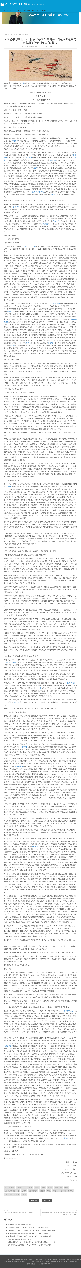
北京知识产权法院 (37, 192)
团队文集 (35, 10)
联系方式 (43, 10)
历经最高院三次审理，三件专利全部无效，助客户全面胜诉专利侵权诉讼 (31, 1230)
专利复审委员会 (54, 303)
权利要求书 (23, 747)
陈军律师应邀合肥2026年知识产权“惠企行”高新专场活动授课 (28, 1227)
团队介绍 (47, 1201)
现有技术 (56, 221)
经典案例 (25, 34)
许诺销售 (16, 207)
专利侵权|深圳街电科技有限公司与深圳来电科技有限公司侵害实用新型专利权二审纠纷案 (41, 40)
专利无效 (53, 160)
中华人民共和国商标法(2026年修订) (20, 1239)
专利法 (28, 343)
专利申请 (50, 1187)
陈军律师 (10, 10)
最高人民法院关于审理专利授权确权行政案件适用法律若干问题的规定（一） (59, 1213)
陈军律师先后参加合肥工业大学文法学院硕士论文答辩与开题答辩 (29, 1245)
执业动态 (18, 10)
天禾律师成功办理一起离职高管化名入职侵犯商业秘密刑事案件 (28, 1233)
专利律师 (29, 1187)
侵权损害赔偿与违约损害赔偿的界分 (20, 1224)
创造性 (53, 194)
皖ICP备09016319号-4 (47, 1264)
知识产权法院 (71, 683)
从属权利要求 (69, 1011)
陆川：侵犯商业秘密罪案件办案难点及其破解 (18, 1212)
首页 (3, 10)
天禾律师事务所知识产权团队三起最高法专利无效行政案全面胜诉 (29, 1236)
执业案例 (26, 10)
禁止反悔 (29, 157)
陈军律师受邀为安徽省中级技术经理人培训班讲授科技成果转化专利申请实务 (33, 1242)
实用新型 (15, 141)
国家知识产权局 (30, 246)
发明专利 (8, 486)
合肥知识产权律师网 (37, 4)
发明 (35, 168)
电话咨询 (34, 1201)
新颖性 (9, 311)
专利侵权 (65, 1138)
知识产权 (38, 688)
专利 (22, 83)
